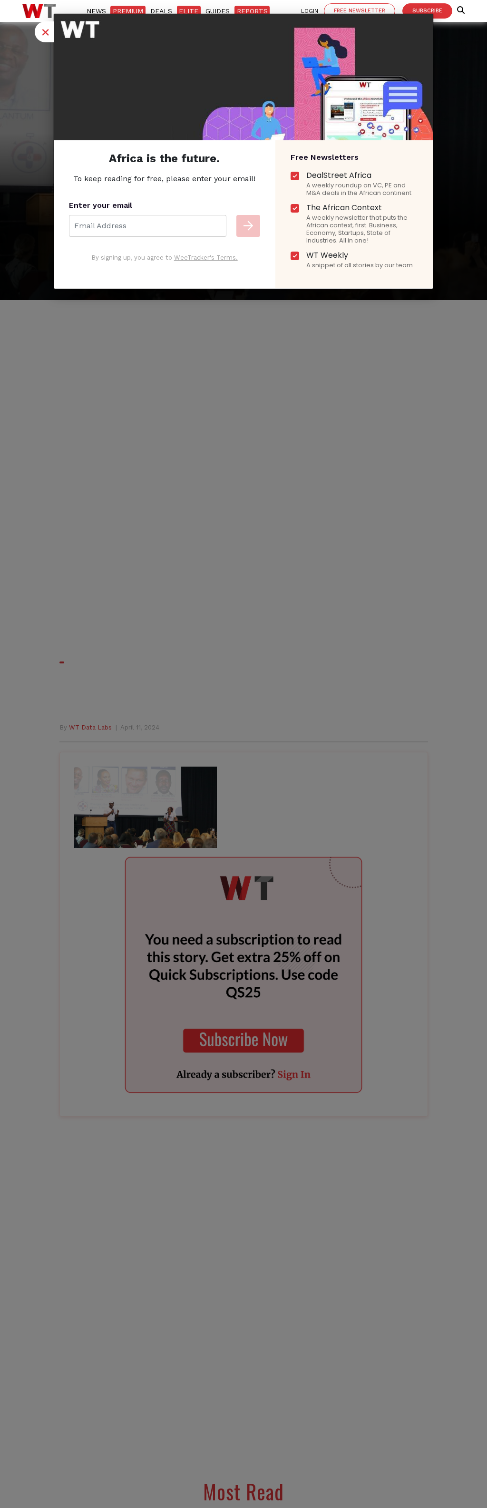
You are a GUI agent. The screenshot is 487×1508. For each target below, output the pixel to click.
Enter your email (100, 205)
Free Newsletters (325, 157)
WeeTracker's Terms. (206, 257)
